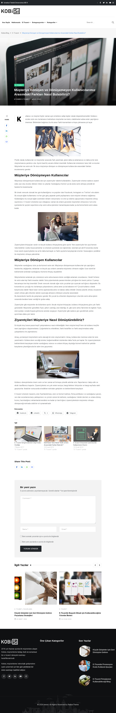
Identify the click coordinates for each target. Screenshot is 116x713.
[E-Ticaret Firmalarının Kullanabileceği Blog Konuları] (84, 680)
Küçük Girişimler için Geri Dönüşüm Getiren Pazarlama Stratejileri (104, 652)
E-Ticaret (18, 609)
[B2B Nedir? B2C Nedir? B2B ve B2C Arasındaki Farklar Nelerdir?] (57, 434)
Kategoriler (51, 22)
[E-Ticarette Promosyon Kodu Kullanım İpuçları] (84, 665)
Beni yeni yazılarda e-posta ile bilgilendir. (38, 542)
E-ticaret (25, 22)
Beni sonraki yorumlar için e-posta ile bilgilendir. (40, 536)
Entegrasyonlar (38, 22)
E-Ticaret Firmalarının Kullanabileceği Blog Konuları (102, 681)
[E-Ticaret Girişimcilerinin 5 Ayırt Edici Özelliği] (28, 434)
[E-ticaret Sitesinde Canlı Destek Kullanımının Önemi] (87, 434)
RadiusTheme (73, 705)
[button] (95, 565)
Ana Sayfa (6, 22)
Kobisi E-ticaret (23, 99)
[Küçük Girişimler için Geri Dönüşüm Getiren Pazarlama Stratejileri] (84, 651)
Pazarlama (27, 609)
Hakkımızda (16, 22)
